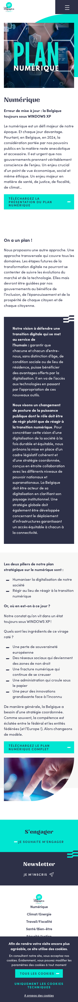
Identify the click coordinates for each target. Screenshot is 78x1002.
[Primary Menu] (67, 7)
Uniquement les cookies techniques (39, 985)
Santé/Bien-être (39, 928)
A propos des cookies (39, 995)
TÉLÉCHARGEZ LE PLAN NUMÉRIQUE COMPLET (29, 747)
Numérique (39, 906)
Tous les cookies (37, 973)
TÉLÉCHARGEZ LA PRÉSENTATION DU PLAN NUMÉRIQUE (30, 201)
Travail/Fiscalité (39, 921)
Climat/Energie (39, 914)
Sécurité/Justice (39, 936)
